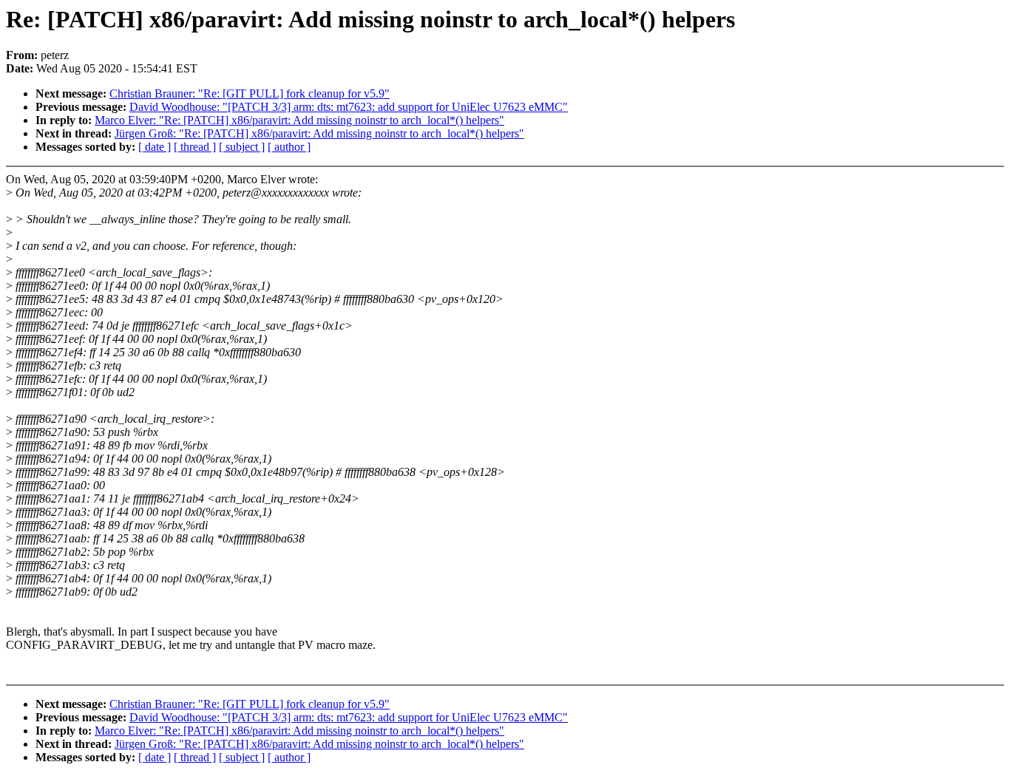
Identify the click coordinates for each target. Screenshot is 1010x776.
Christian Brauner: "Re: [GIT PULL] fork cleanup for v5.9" (249, 93)
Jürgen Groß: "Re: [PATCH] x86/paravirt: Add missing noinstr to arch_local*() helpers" (319, 133)
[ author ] (289, 146)
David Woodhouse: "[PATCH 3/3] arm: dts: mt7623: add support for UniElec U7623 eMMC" (348, 107)
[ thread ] (195, 146)
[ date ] (154, 146)
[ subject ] (242, 146)
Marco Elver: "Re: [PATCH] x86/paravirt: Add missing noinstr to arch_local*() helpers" (299, 120)
